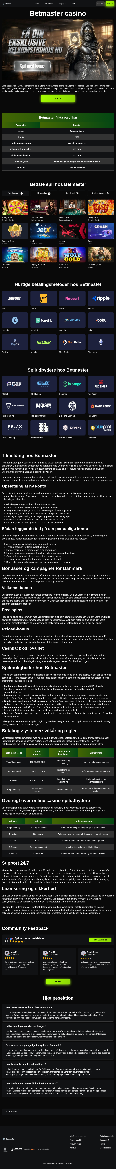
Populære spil (13, 193)
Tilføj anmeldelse (100, 940)
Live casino (42, 193)
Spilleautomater (99, 193)
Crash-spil (70, 193)
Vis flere (58, 982)
